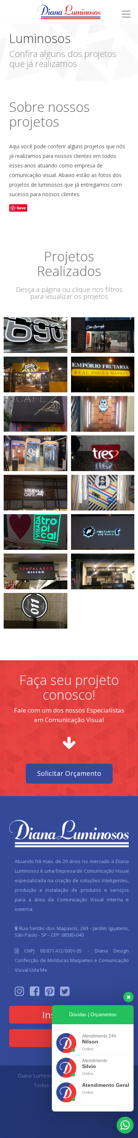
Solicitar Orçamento (69, 773)
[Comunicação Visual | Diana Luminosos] (69, 13)
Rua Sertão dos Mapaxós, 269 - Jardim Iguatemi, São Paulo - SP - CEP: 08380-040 (72, 932)
